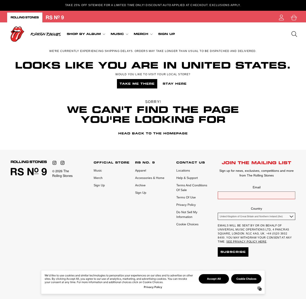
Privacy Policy (186, 205)
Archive (140, 185)
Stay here (175, 84)
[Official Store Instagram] (54, 163)
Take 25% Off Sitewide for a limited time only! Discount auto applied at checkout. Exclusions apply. (153, 5)
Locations (183, 170)
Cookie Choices (187, 224)
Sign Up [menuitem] (166, 34)
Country (256, 208)
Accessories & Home (149, 178)
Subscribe (233, 252)
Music (98, 170)
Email (257, 187)
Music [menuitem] (117, 34)
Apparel (140, 170)
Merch (98, 178)
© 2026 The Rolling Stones (62, 173)
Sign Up (99, 185)
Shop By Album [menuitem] (84, 34)
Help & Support (187, 178)
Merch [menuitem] (141, 34)
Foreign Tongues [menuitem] (45, 34)
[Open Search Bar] (294, 34)
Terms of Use (186, 197)
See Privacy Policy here (246, 241)
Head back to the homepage (153, 133)
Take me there (137, 84)
